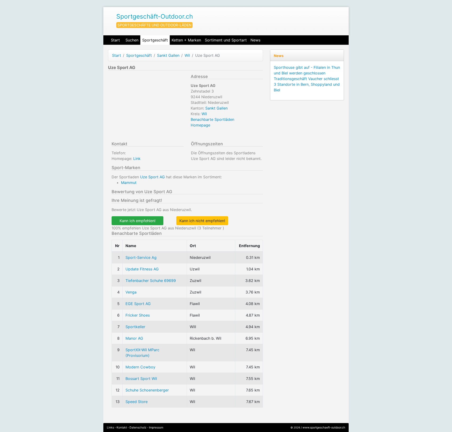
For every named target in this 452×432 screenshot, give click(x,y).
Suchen (131, 40)
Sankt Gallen (168, 55)
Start (115, 40)
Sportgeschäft (155, 40)
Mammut (129, 182)
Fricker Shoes (137, 315)
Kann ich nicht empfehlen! (202, 220)
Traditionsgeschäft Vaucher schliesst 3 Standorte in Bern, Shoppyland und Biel (307, 84)
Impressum (156, 427)
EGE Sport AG (138, 303)
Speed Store (136, 401)
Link (137, 158)
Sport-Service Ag (141, 257)
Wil (187, 55)
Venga (131, 292)
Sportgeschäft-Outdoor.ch (154, 16)
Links (110, 427)
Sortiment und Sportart (226, 40)
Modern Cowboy (140, 367)
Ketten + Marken (186, 40)
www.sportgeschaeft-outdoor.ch (324, 427)
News (255, 40)
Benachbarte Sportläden (212, 119)
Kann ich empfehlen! (137, 220)
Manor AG (134, 338)
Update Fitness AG (142, 269)
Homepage (200, 125)
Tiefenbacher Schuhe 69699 (150, 280)
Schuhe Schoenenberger (147, 390)
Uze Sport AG (152, 177)
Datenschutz (137, 427)
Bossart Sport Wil (141, 378)
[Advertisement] (147, 107)
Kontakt (122, 427)
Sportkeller (135, 326)
